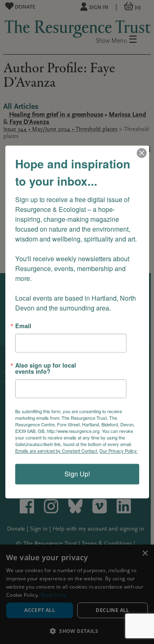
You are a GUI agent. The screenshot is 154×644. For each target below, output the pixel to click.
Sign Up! (77, 474)
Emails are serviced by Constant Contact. (56, 451)
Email (23, 326)
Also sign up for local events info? (45, 369)
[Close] (142, 153)
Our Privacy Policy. (118, 451)
